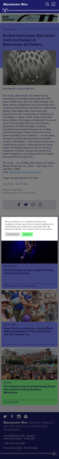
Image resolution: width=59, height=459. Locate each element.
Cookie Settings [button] (12, 234)
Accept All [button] (27, 234)
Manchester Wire (15, 4)
